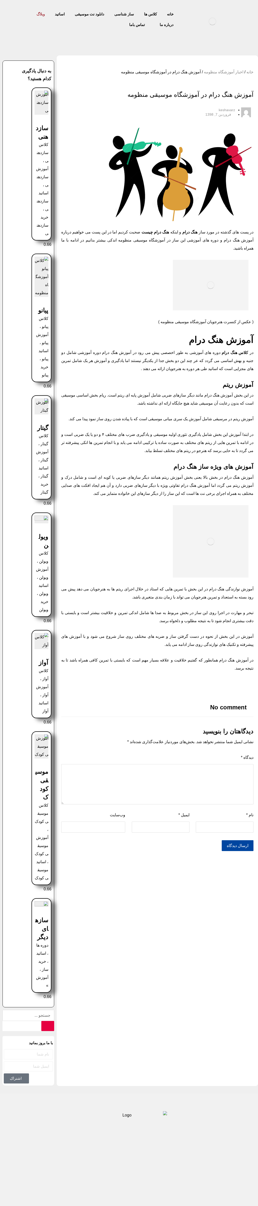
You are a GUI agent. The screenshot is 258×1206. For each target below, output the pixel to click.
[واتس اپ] (121, 1179)
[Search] (47, 1026)
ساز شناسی (185, 1151)
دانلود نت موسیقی (149, 1151)
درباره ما (74, 1151)
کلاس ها (212, 1151)
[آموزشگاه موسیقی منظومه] (212, 21)
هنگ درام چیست (155, 232)
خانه (249, 72)
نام (249, 815)
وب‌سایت (117, 815)
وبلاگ (97, 1151)
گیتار (42, 427)
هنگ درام (190, 232)
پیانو (43, 310)
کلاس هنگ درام (235, 352)
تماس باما (47, 1151)
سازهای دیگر (41, 928)
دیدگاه (247, 757)
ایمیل (183, 815)
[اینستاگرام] (129, 1179)
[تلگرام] (137, 1179)
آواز (43, 662)
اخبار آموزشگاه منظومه (223, 72)
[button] (154, 684)
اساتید (117, 1151)
